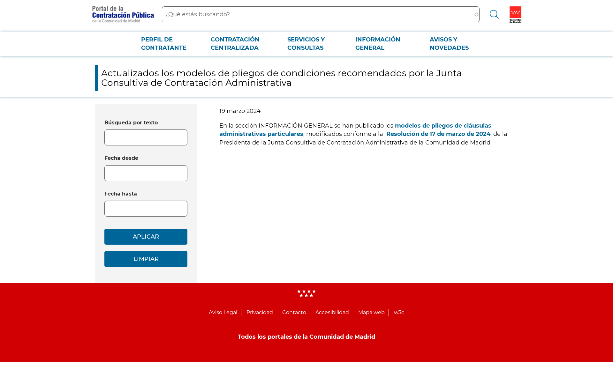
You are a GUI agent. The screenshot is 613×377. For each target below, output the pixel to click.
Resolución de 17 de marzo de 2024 (438, 133)
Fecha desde (121, 158)
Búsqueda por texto (131, 123)
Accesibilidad (332, 312)
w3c (399, 312)
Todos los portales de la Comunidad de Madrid (306, 336)
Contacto (294, 312)
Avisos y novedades (449, 43)
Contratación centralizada (235, 43)
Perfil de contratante (163, 43)
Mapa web (371, 312)
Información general (377, 43)
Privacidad (259, 312)
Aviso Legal (223, 312)
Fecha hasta (120, 194)
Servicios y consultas (306, 43)
